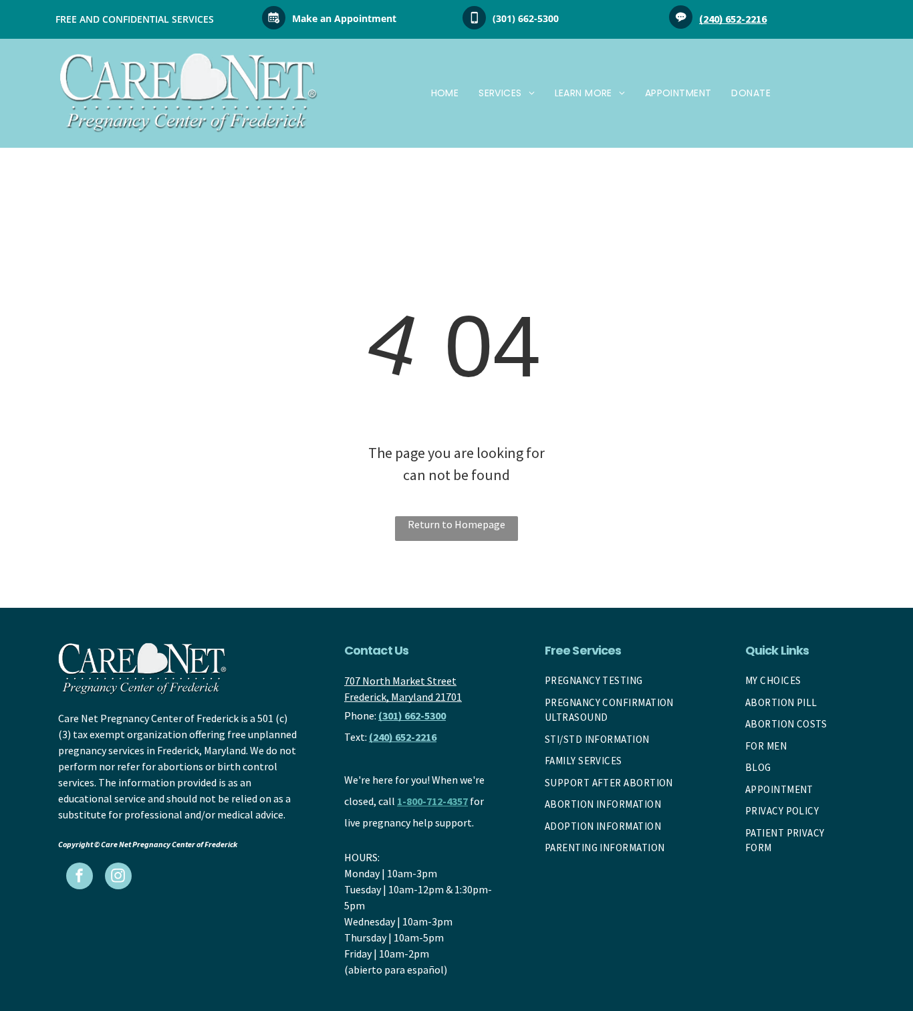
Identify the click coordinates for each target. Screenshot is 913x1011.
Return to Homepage (456, 524)
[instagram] (118, 878)
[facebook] (79, 878)
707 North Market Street (400, 680)
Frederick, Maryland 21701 (403, 696)
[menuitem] (445, 93)
